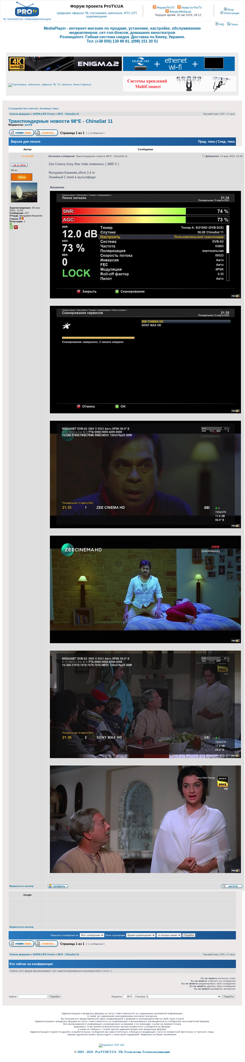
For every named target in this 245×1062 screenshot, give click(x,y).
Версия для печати (25, 141)
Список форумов (20, 114)
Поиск (234, 24)
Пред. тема (206, 141)
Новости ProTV (191, 7)
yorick (28, 124)
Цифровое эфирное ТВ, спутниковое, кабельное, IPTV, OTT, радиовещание (97, 14)
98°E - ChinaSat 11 (68, 114)
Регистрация (231, 13)
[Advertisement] (136, 911)
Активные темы (49, 108)
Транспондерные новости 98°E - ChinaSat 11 (60, 121)
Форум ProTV (165, 7)
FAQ (221, 24)
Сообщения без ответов (22, 108)
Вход (230, 9)
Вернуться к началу (22, 886)
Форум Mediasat (180, 11)
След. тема (226, 141)
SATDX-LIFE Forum (44, 114)
